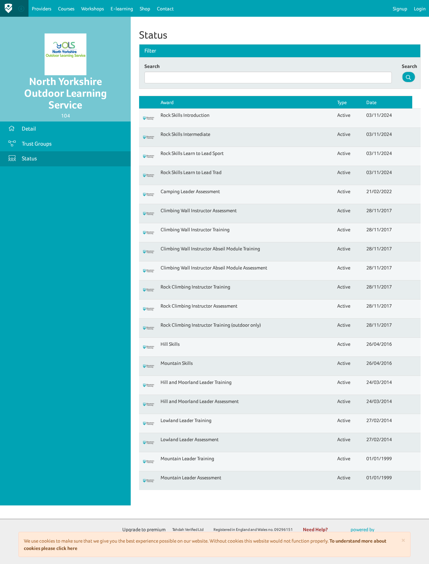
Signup (400, 8)
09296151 (283, 529)
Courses (66, 8)
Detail (29, 129)
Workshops (92, 8)
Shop (145, 8)
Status (29, 158)
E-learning (122, 8)
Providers (41, 8)
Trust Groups (37, 144)
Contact (165, 8)
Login (420, 8)
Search (152, 66)
